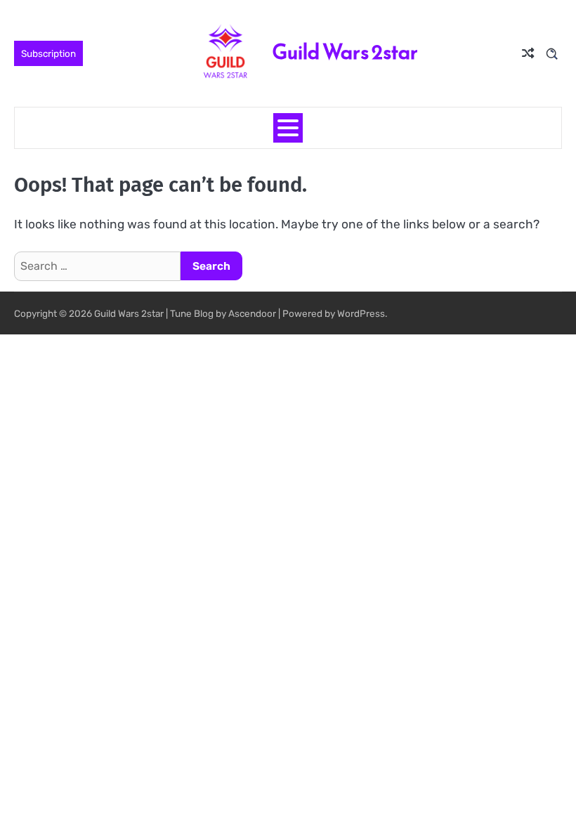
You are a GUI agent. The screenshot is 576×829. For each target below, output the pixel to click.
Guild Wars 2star (345, 52)
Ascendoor (252, 313)
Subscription (48, 53)
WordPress (361, 313)
